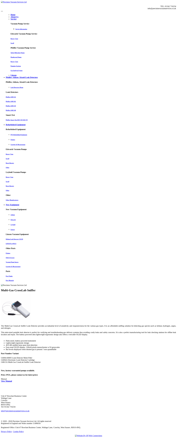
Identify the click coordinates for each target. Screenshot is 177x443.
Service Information (21, 29)
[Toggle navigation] (2, 11)
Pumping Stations (16, 66)
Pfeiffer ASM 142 (11, 97)
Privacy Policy (6, 432)
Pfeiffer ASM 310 (11, 106)
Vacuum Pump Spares (12, 262)
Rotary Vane (14, 38)
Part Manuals (10, 280)
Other (7, 167)
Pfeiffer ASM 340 (11, 110)
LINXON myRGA (11, 243)
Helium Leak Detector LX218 (14, 239)
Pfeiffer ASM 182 (11, 101)
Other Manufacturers (12, 200)
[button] (13, 19)
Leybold (13, 224)
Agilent (13, 214)
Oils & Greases (10, 257)
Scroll (12, 43)
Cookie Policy (18, 432)
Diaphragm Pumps (16, 57)
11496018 (36, 423)
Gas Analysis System (16, 70)
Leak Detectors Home (17, 87)
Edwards (13, 219)
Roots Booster (10, 163)
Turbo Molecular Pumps (18, 52)
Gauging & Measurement (18, 144)
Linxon (13, 229)
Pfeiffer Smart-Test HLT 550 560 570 (17, 120)
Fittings (13, 139)
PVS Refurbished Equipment (19, 134)
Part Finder (9, 276)
